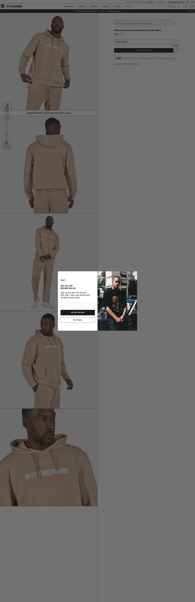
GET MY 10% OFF (77, 312)
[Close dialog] (134, 274)
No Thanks (78, 320)
